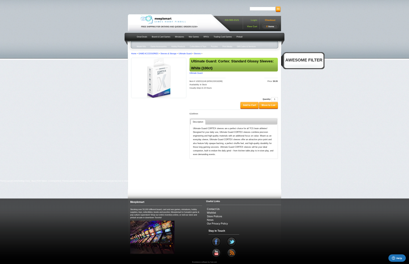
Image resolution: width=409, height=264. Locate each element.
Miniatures (179, 37)
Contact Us (213, 209)
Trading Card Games (223, 37)
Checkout (270, 20)
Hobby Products (178, 46)
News (210, 220)
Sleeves (197, 53)
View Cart (252, 26)
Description (198, 122)
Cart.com (213, 262)
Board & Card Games (161, 37)
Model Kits (141, 46)
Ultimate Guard (185, 53)
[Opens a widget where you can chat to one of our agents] (397, 258)
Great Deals (142, 37)
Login (254, 20)
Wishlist (211, 212)
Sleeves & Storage (168, 53)
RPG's (206, 37)
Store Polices (214, 216)
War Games (194, 37)
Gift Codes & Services (246, 46)
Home (133, 53)
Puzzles (214, 46)
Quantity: (267, 99)
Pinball (239, 37)
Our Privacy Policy (217, 223)
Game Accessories (158, 46)
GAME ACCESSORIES (148, 53)
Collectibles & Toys (198, 46)
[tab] (198, 121)
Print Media (227, 46)
